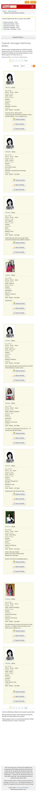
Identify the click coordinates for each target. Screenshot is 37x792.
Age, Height (8, 90)
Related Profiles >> (18, 37)
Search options (12, 11)
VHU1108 (7, 526)
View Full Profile (19, 129)
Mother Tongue (9, 97)
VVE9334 (7, 403)
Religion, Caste (9, 94)
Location (7, 108)
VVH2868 (7, 663)
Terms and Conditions (23, 787)
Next (26, 60)
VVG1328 (7, 87)
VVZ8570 (7, 275)
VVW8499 (8, 152)
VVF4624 (7, 212)
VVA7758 (7, 466)
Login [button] (27, 2)
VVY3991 (7, 340)
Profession (8, 101)
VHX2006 (7, 599)
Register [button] (33, 2)
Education (8, 104)
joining (20, 55)
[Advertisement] (18, 319)
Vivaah (4, 11)
